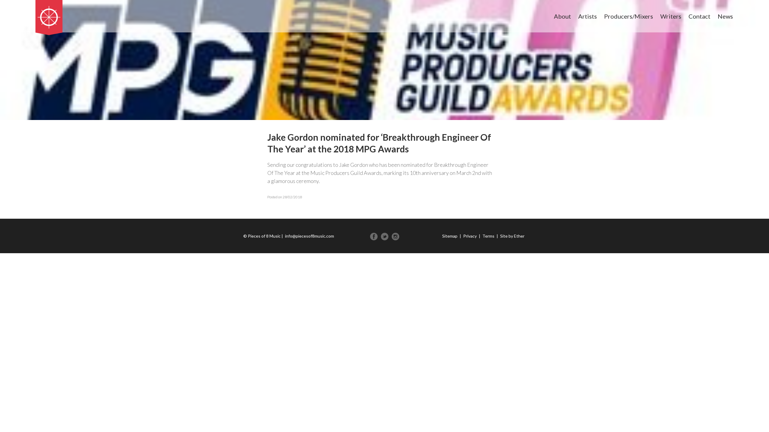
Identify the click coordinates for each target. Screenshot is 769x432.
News (725, 16)
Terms (488, 235)
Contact (699, 16)
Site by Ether (512, 235)
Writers (670, 16)
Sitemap (449, 235)
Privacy (470, 235)
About (562, 16)
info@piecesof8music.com (309, 235)
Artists (587, 16)
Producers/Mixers (628, 16)
